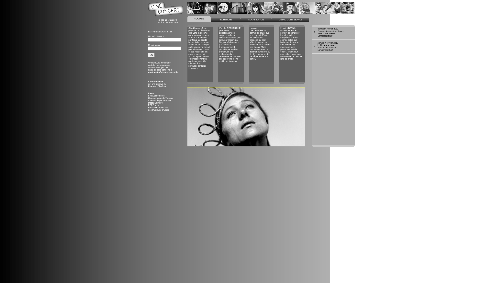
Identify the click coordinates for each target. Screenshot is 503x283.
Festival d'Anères (156, 96)
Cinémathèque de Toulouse (161, 98)
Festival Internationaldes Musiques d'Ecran (158, 108)
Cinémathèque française (159, 100)
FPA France (153, 105)
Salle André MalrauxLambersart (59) (331, 32)
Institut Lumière (155, 103)
